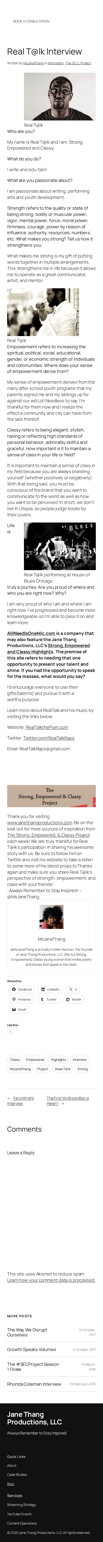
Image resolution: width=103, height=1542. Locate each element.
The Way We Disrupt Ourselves (27, 1332)
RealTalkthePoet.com (46, 727)
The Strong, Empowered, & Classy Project (48, 835)
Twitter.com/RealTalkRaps (48, 738)
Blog (10, 1484)
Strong (82, 1069)
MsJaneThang (33, 63)
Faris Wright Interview (20, 1100)
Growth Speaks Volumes (31, 1349)
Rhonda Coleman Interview (34, 1384)
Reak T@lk (63, 1069)
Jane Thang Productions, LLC (34, 8)
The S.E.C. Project (78, 63)
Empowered (35, 1059)
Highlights (58, 1059)
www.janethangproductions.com (39, 822)
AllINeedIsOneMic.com (31, 633)
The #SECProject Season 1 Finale (33, 1367)
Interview (80, 1059)
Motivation (56, 63)
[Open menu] (95, 8)
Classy (15, 1059)
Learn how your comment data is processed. (51, 1280)
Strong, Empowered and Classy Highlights (48, 648)
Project (42, 1069)
